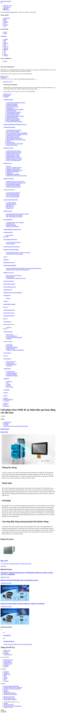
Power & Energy (10, 142)
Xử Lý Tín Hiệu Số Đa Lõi (13, 195)
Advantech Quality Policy (9, 315)
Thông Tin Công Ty (11, 361)
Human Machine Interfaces (13, 137)
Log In (10, 5)
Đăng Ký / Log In (8, 81)
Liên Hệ (5, 395)
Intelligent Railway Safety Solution (15, 254)
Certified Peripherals (8, 232)
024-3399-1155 (8, 654)
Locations (9, 385)
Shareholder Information (12, 375)
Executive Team (10, 363)
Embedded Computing (8, 99)
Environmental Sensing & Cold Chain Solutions (18, 214)
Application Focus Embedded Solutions (16, 102)
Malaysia (6, 48)
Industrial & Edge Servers (9, 262)
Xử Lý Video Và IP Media (13, 196)
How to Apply (10, 387)
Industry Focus (7, 674)
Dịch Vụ (6, 307)
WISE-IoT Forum (11, 348)
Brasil (5, 19)
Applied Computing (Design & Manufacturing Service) (15, 124)
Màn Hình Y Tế (10, 205)
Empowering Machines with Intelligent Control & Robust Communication (24, 268)
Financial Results (11, 371)
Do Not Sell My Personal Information (12, 706)
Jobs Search (6, 665)
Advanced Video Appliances (13, 192)
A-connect (6, 681)
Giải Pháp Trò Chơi (8, 289)
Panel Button (4, 77)
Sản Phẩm (6, 96)
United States (7, 18)
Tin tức (5, 677)
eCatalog (6, 678)
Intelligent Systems (7, 163)
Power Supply (10, 235)
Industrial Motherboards (12, 117)
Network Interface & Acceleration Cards (16, 182)
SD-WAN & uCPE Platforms (13, 185)
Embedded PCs (10, 108)
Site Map (6, 703)
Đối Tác (5, 318)
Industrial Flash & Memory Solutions (15, 116)
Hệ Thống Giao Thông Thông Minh (11, 249)
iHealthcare (6, 259)
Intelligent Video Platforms (13, 171)
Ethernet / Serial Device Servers (14, 152)
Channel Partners (7, 321)
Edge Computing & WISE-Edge (10, 239)
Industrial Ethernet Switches (13, 155)
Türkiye (5, 54)
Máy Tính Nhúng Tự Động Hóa (14, 138)
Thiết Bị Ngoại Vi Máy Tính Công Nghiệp (17, 175)
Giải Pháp (6, 236)
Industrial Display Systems (13, 114)
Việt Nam (7, 9)
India (5, 42)
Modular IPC (10, 173)
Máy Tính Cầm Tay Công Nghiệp (14, 215)
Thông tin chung (7, 422)
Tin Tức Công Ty (8, 661)
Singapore (6, 49)
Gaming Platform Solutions (13, 113)
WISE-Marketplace (8, 399)
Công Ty (6, 355)
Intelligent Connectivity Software (14, 159)
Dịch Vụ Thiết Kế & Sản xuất (10, 286)
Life (7, 382)
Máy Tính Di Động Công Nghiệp (14, 216)
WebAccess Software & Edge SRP (15, 143)
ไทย (5, 52)
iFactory (5, 256)
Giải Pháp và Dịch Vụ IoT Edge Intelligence (13, 292)
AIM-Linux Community (12, 347)
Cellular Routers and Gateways (14, 150)
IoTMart (5, 398)
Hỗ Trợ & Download (8, 331)
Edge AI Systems (11, 243)
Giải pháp (6, 424)
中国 (5, 40)
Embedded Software (11, 110)
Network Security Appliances (13, 184)
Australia (6, 39)
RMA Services (10, 334)
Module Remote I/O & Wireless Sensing (16, 139)
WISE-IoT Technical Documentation (15, 350)
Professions (9, 381)
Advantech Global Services (9, 310)
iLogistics (6, 301)
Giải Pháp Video (7, 295)
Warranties (9, 338)
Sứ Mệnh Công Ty (8, 663)
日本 (5, 45)
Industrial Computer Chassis (13, 169)
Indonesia (6, 43)
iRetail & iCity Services (8, 272)
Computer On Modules (12, 104)
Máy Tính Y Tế (10, 206)
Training (8, 384)
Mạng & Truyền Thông (8, 178)
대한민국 (6, 46)
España (5, 33)
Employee (6, 392)
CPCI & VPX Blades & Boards (14, 167)
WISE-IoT (9, 327)
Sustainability (6, 389)
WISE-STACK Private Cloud (13, 186)
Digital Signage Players (12, 105)
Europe (5, 32)
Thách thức (6, 423)
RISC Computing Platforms (13, 120)
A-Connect (6, 401)
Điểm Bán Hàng (10, 277)
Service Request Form (12, 336)
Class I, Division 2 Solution (13, 131)
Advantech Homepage (6, 1)
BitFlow (8, 298)
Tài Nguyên (9, 344)
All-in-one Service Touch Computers (15, 222)
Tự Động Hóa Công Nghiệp (9, 127)
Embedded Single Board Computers (15, 109)
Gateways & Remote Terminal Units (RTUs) (17, 134)
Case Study (6, 671)
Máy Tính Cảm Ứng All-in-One (14, 275)
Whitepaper (6, 673)
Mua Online (8, 650)
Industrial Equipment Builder (10, 265)
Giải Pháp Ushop (11, 223)
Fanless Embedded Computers (14, 112)
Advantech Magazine (12, 364)
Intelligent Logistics (8, 211)
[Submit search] (34, 79)
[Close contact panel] (1, 630)
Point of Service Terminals (13, 226)
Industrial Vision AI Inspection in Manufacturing (18, 269)
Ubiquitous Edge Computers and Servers (16, 278)
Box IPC (9, 166)
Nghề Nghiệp (6, 378)
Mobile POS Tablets (11, 225)
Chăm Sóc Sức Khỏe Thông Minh (10, 199)
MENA (5, 61)
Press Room (9, 365)
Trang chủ (6, 403)
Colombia (6, 24)
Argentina (6, 22)
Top (3, 710)
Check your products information (14, 337)
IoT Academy (10, 346)
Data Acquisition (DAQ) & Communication (17, 133)
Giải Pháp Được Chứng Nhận (14, 135)
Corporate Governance (12, 373)
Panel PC (9, 141)
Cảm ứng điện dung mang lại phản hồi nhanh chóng (16, 426)
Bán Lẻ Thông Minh (8, 219)
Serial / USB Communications (14, 160)
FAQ (5, 679)
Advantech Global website (11, 12)
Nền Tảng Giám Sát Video (13, 194)
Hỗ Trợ (5, 328)
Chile (5, 23)
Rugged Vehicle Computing (9, 284)
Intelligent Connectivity (8, 147)
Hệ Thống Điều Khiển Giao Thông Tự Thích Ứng (18, 252)
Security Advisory (7, 352)
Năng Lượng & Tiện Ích (9, 281)
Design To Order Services (9, 312)
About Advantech (7, 358)
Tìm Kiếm (6, 8)
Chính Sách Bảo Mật (8, 704)
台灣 (5, 50)
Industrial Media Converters (13, 156)
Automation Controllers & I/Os (14, 130)
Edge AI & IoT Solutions (12, 106)
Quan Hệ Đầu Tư (7, 368)
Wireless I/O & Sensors (12, 145)
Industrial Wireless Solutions (13, 118)
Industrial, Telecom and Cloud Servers (15, 181)
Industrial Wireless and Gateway (14, 157)
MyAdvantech (7, 7)
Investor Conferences (11, 374)
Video (5, 675)
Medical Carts (10, 208)
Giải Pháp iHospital (11, 202)
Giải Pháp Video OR (11, 204)
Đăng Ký (6, 5)
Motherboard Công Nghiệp (13, 174)
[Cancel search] (36, 79)
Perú (5, 26)
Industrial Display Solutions (9, 304)
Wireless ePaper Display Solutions (15, 121)
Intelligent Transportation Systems (14, 170)
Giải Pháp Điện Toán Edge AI (14, 242)
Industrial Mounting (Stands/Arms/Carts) (12, 229)
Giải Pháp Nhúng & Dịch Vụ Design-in (12, 246)
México (5, 20)
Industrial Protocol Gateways (13, 153)
